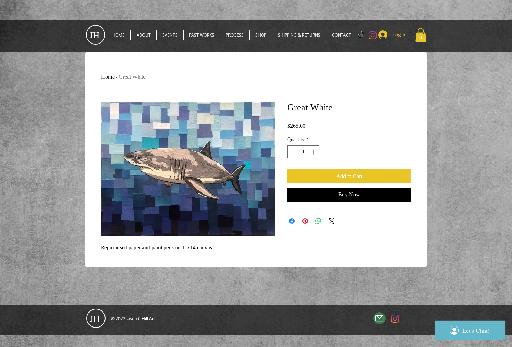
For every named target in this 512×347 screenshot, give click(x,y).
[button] (421, 35)
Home (108, 77)
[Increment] (314, 152)
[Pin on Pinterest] (305, 221)
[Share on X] (331, 221)
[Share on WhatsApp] (318, 221)
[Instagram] (395, 319)
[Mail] (379, 318)
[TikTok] (361, 35)
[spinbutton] (303, 152)
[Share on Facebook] (292, 221)
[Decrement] (292, 152)
